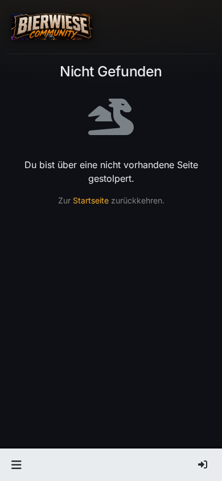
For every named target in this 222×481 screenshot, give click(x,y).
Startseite (91, 200)
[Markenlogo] (51, 27)
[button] (16, 465)
